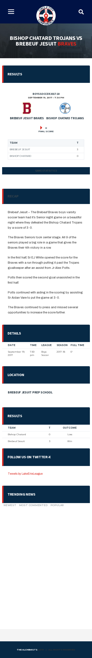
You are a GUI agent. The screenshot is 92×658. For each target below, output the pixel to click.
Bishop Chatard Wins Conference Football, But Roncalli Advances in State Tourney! (45, 527)
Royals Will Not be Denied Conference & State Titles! (43, 561)
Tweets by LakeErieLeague (25, 473)
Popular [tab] (57, 505)
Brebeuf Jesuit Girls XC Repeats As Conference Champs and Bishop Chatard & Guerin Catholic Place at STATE (44, 597)
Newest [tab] (10, 505)
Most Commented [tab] (33, 505)
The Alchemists (27, 649)
